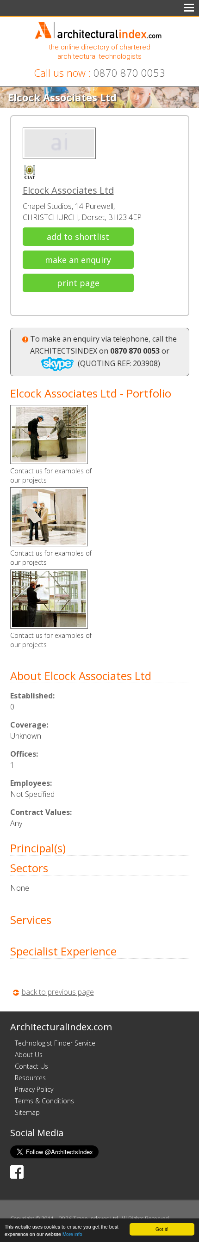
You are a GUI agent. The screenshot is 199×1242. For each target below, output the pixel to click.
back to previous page (58, 992)
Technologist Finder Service (55, 1043)
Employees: (31, 783)
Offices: (24, 754)
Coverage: (29, 725)
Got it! (161, 1228)
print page (78, 282)
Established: (32, 696)
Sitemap (27, 1112)
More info (72, 1233)
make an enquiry (78, 259)
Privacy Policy (34, 1089)
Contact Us (31, 1066)
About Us (29, 1054)
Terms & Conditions (44, 1100)
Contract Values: (41, 812)
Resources (30, 1077)
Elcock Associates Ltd (68, 190)
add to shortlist (78, 236)
